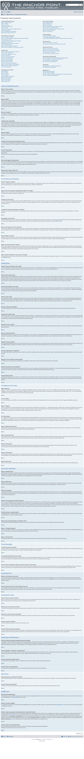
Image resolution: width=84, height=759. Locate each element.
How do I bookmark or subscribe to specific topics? (53, 59)
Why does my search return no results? (51, 49)
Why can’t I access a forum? (7, 59)
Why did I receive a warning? (7, 61)
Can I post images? (5, 75)
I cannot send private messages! (49, 35)
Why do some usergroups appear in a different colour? (53, 28)
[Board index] (31, 5)
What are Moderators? (47, 23)
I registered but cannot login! (6, 26)
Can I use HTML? (4, 72)
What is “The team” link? (47, 31)
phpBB (56, 221)
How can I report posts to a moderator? (9, 63)
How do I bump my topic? (6, 66)
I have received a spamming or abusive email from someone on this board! (57, 38)
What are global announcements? (8, 76)
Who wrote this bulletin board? (49, 71)
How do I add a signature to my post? (8, 54)
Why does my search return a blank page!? (51, 50)
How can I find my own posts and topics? (51, 53)
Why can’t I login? (4, 27)
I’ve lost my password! (5, 30)
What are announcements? (6, 77)
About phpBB (15, 697)
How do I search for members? (49, 52)
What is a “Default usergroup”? (49, 30)
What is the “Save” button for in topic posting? (10, 64)
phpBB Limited (38, 695)
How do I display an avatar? (6, 44)
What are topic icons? (5, 81)
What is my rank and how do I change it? (9, 46)
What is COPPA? (4, 23)
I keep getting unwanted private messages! (51, 37)
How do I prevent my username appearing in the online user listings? (14, 38)
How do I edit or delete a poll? (7, 57)
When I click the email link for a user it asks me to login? (12, 47)
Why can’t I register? (5, 25)
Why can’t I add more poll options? (8, 56)
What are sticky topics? (6, 78)
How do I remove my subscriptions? (50, 61)
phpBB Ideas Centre (61, 704)
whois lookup (12, 714)
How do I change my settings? (7, 37)
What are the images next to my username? (10, 43)
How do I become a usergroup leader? (50, 27)
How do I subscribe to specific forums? (50, 60)
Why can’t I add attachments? (7, 60)
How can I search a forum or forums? (50, 48)
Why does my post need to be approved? (9, 65)
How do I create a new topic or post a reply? (10, 51)
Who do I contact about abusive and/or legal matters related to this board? (57, 74)
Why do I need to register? (6, 22)
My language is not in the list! (7, 42)
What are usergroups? (47, 25)
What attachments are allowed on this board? (52, 65)
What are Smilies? (4, 73)
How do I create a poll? (5, 55)
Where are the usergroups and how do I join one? (52, 26)
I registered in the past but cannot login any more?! (11, 28)
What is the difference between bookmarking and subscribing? (55, 57)
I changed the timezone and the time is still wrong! (11, 40)
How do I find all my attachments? (49, 67)
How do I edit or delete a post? (7, 52)
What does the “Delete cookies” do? (8, 32)
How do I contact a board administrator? (51, 75)
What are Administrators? (48, 22)
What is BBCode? (4, 71)
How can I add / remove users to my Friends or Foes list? (54, 44)
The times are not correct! (6, 39)
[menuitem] (9, 12)
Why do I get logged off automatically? (8, 31)
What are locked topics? (6, 80)
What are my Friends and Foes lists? (50, 42)
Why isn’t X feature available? (48, 72)
